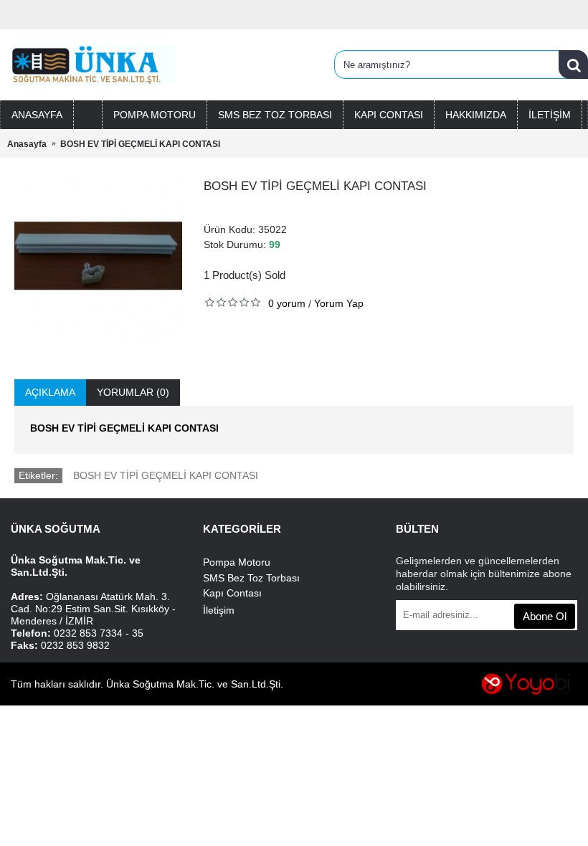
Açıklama (50, 392)
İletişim (218, 610)
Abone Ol (544, 616)
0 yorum (286, 303)
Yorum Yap (339, 303)
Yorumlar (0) (133, 392)
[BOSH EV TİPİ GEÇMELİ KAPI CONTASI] (98, 256)
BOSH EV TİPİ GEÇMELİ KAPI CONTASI (165, 475)
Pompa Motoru (236, 562)
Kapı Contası (232, 593)
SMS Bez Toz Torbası (251, 578)
